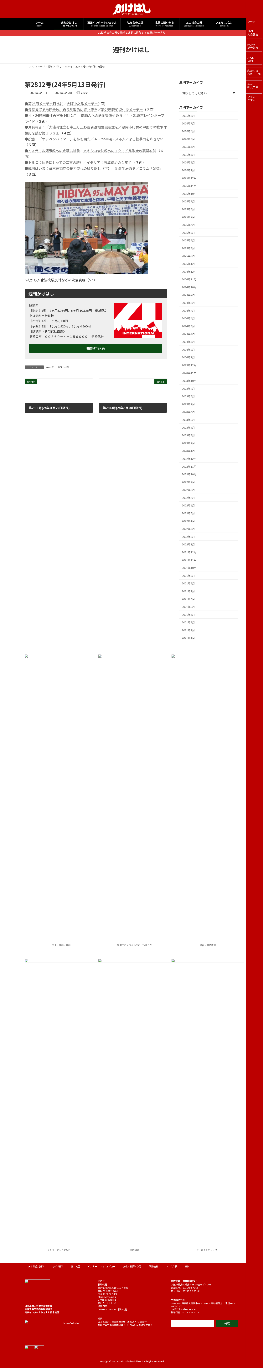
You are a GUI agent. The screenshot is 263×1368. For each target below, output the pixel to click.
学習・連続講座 (208, 945)
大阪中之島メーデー (82, 104)
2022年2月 (188, 536)
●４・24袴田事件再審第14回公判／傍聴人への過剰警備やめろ (73, 115)
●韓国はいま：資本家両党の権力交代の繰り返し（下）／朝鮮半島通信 (80, 168)
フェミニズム (251, 98)
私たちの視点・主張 (254, 72)
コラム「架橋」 (151, 168)
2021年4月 (188, 614)
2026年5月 (188, 139)
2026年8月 (188, 115)
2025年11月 (189, 185)
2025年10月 (189, 193)
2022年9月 (188, 482)
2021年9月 (188, 575)
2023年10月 (189, 380)
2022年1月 (188, 544)
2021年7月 (188, 591)
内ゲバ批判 (58, 1266)
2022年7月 (188, 497)
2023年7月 (188, 404)
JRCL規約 (250, 59)
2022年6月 (188, 505)
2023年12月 (189, 365)
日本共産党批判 (36, 1266)
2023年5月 (188, 419)
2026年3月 (188, 154)
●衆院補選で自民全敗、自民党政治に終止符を (61, 110)
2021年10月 (189, 567)
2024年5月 (188, 326)
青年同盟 (75, 1266)
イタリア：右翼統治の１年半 (109, 162)
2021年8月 (188, 583)
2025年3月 (188, 248)
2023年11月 (189, 373)
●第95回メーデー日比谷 (44, 104)
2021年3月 (188, 622)
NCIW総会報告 (252, 46)
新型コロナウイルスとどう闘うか (134, 945)
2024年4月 (188, 334)
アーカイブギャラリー (207, 1250)
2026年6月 (188, 131)
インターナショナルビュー (61, 1250)
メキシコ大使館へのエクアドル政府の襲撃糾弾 (119, 151)
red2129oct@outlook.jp (183, 1309)
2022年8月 (188, 489)
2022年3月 (188, 528)
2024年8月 (188, 302)
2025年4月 (188, 240)
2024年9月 (188, 295)
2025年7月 (188, 217)
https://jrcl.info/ (71, 1323)
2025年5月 (188, 232)
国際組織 (134, 1250)
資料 (187, 1266)
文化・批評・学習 (132, 1266)
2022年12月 (189, 458)
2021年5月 (188, 606)
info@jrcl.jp (110, 1299)
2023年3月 (188, 435)
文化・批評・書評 (61, 945)
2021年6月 (188, 599)
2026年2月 (188, 162)
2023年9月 (188, 388)
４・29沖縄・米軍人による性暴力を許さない (128, 139)
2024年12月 (189, 271)
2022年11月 (189, 466)
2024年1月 (188, 357)
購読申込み (96, 348)
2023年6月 (188, 411)
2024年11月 (189, 279)
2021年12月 (189, 552)
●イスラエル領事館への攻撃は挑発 (52, 151)
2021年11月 (189, 560)
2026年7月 (188, 123)
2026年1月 (188, 170)
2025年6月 (188, 224)
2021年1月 (188, 638)
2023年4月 (188, 427)
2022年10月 (189, 474)
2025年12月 (189, 178)
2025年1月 (188, 263)
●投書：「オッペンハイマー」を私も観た (57, 139)
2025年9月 (188, 201)
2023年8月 (188, 396)
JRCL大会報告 (252, 33)
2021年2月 (188, 630)
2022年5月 (188, 513)
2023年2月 (188, 443)
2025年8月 (188, 209)
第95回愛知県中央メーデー (122, 110)
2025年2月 (188, 256)
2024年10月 (189, 287)
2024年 (50, 367)
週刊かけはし (65, 367)
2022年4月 (188, 521)
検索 (227, 1323)
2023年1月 (188, 450)
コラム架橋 (171, 1266)
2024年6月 (188, 318)
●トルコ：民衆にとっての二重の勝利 (54, 162)
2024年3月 (188, 341)
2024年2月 (188, 349)
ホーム (251, 21)
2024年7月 (188, 310)
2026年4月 (188, 146)
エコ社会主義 (252, 85)
